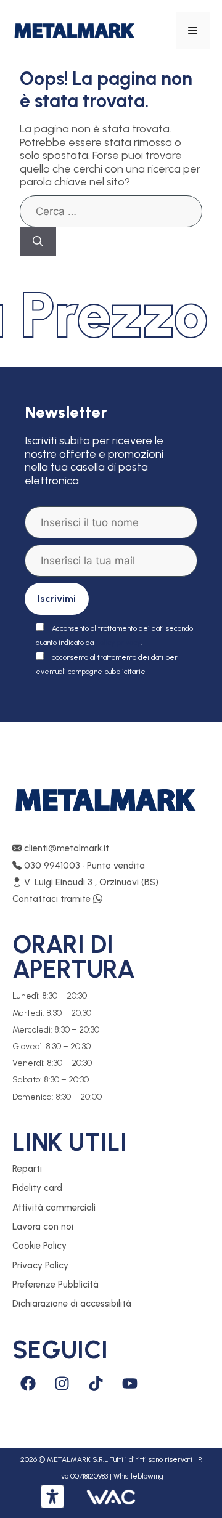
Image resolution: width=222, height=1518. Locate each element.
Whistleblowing (138, 1476)
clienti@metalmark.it (65, 848)
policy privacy (118, 642)
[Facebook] (27, 1383)
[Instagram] (61, 1383)
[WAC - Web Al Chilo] (111, 1496)
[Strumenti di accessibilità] (52, 1496)
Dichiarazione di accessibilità (71, 1303)
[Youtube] (129, 1383)
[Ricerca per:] (111, 211)
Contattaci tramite (52, 898)
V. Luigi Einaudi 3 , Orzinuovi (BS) (90, 882)
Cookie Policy (39, 1245)
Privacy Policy (40, 1265)
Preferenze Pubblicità (55, 1284)
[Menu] (193, 30)
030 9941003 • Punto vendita (83, 865)
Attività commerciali (54, 1207)
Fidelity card (37, 1187)
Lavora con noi (42, 1226)
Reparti (27, 1168)
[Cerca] (38, 242)
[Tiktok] (95, 1383)
